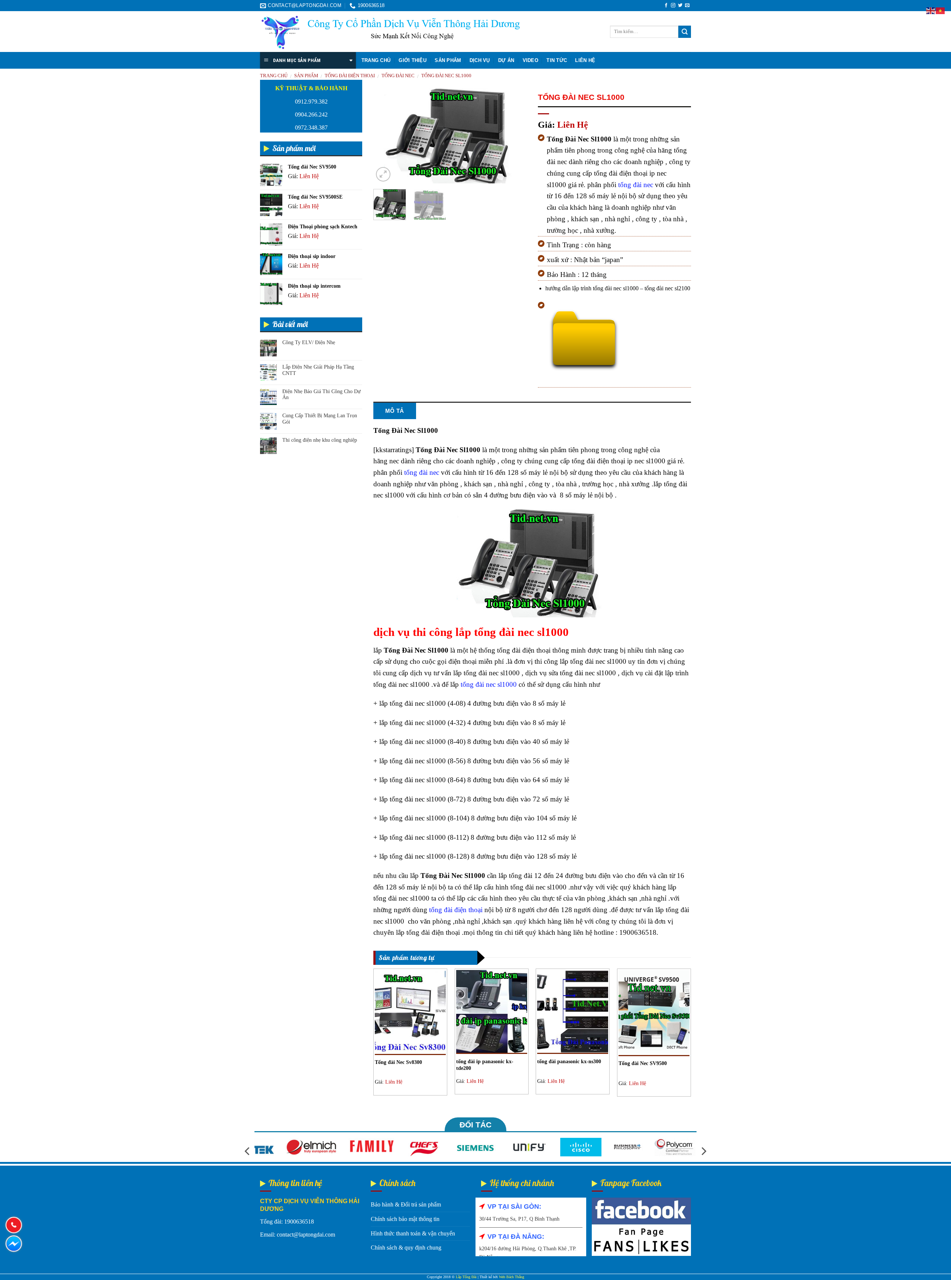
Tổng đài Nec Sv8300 (398, 1062)
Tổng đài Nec (398, 75)
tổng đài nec (635, 185)
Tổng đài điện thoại (350, 75)
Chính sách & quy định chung (406, 1247)
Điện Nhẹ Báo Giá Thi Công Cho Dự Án (321, 395)
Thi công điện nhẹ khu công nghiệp (319, 440)
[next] (514, 136)
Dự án (506, 60)
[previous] (385, 136)
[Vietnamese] (940, 10)
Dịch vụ (480, 60)
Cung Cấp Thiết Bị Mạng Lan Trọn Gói (319, 419)
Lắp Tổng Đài (466, 1277)
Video (530, 60)
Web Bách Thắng (511, 1277)
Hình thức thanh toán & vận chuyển (413, 1233)
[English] (931, 10)
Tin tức (556, 60)
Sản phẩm (448, 60)
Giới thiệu (412, 60)
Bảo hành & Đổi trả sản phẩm (406, 1204)
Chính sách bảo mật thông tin (405, 1219)
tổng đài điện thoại (456, 910)
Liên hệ (585, 60)
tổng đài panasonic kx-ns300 (569, 1061)
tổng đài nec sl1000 (446, 75)
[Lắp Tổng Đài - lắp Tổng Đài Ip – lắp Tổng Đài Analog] (390, 32)
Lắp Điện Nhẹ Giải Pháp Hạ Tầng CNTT (318, 370)
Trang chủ (375, 60)
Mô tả (394, 411)
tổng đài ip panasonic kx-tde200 (484, 1065)
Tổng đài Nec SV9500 (643, 1063)
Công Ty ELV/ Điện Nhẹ (308, 342)
